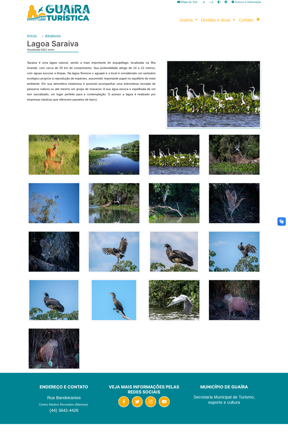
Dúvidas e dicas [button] (216, 20)
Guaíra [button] (187, 20)
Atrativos (53, 36)
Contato (246, 20)
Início (32, 36)
